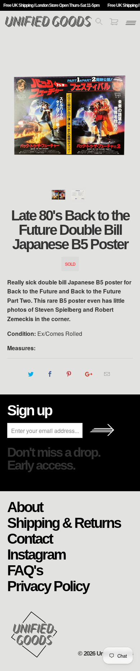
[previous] (14, 117)
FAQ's (25, 570)
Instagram (36, 554)
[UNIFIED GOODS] (48, 26)
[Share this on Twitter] (30, 374)
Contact (29, 538)
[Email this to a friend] (107, 374)
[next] (126, 117)
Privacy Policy (48, 585)
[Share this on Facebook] (49, 374)
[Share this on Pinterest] (68, 374)
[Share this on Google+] (88, 374)
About (25, 506)
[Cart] (113, 23)
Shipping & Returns (64, 522)
